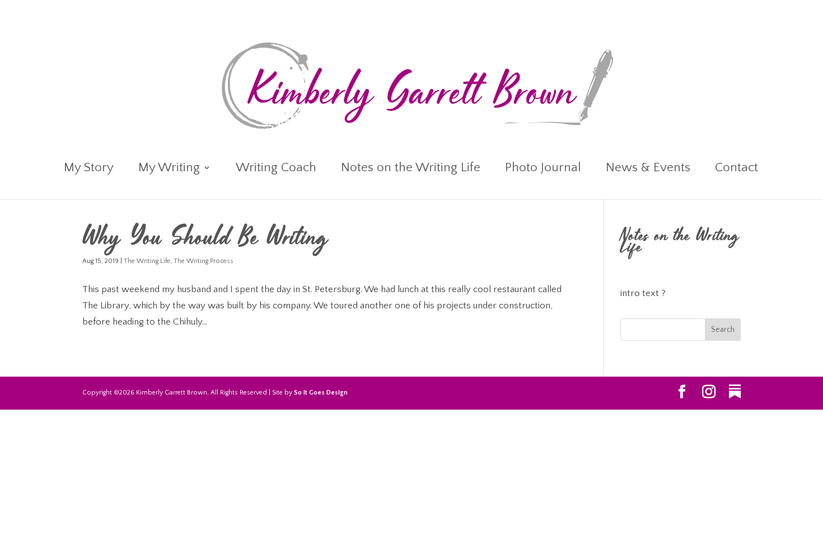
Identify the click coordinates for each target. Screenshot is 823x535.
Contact (736, 169)
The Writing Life (147, 261)
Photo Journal (543, 169)
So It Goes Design (321, 392)
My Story (89, 169)
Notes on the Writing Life (410, 169)
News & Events (648, 169)
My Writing (169, 169)
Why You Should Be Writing (205, 239)
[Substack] (735, 391)
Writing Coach (276, 169)
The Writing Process (203, 261)
